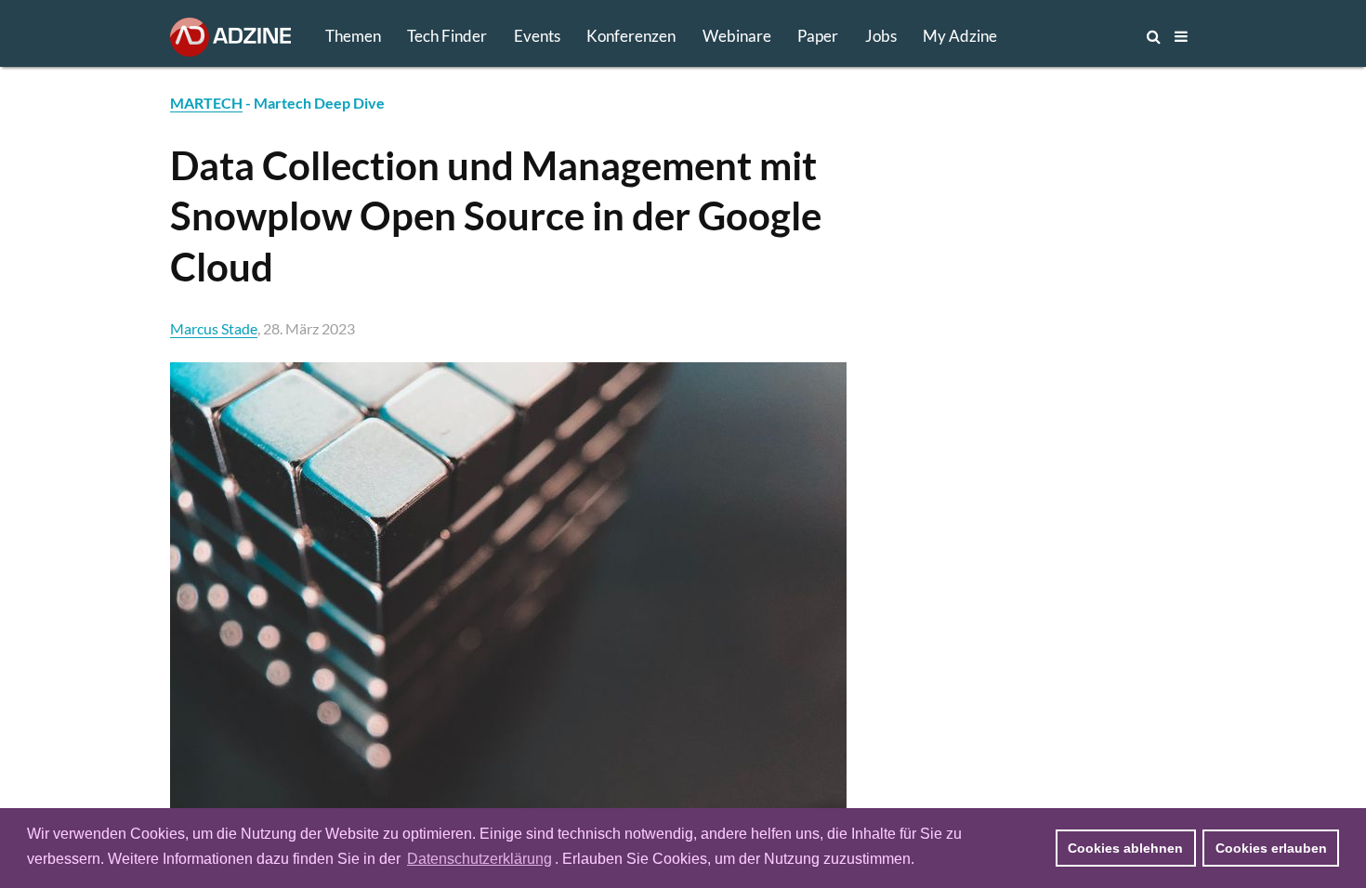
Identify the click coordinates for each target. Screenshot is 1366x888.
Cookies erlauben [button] (1271, 848)
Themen (353, 36)
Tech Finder (447, 36)
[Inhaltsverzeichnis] (1181, 36)
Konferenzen (631, 36)
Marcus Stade (213, 328)
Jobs (881, 36)
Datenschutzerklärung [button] (479, 859)
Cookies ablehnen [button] (1125, 848)
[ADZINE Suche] (1092, 36)
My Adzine (960, 36)
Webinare (737, 36)
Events (537, 36)
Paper (817, 36)
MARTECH (206, 102)
